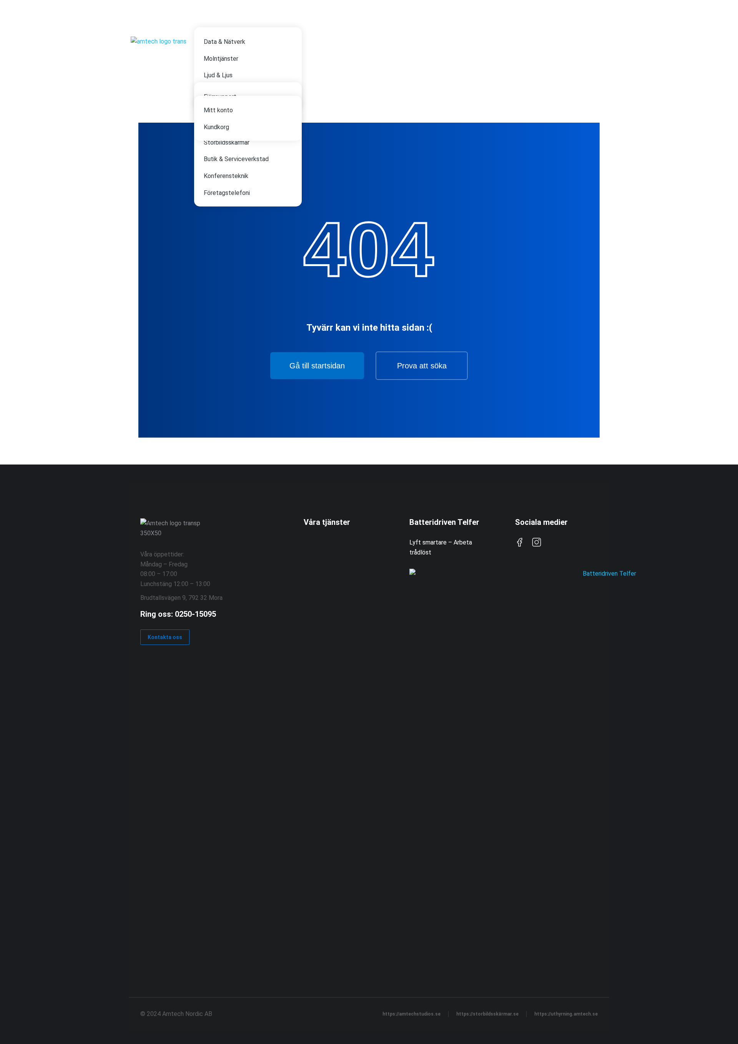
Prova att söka (422, 365)
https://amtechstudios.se (411, 1014)
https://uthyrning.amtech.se (566, 1014)
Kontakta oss (165, 637)
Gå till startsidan (317, 365)
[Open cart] (603, 48)
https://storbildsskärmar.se (487, 1014)
